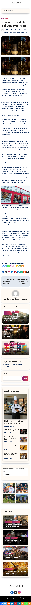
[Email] (19, 266)
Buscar (5, 373)
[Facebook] (3, 266)
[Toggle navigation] (2, 4)
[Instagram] (11, 266)
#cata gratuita (7, 32)
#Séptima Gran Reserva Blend (12, 34)
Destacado (15, 311)
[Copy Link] (17, 266)
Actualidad (5, 18)
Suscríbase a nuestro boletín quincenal (13, 468)
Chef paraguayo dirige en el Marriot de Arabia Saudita (15, 423)
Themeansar (15, 600)
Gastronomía (8, 313)
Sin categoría (8, 553)
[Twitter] (5, 266)
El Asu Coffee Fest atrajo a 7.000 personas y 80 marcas (11, 438)
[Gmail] (14, 266)
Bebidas (14, 344)
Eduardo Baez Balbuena (12, 29)
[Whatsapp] (8, 266)
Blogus (23, 598)
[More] (22, 266)
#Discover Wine (15, 32)
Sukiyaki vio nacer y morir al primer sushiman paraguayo (11, 455)
